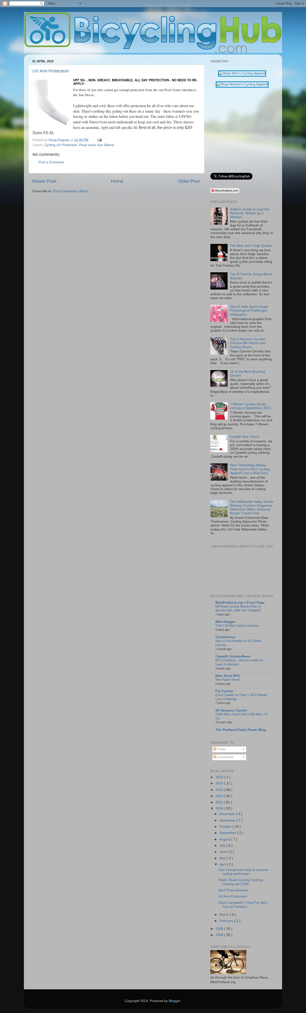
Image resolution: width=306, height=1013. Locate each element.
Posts (220, 749)
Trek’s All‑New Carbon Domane (236, 625)
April (223, 864)
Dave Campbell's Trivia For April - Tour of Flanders (244, 904)
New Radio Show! (227, 679)
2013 (220, 790)
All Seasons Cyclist (231, 710)
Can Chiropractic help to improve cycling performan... (243, 872)
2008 (220, 935)
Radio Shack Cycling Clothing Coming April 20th (241, 882)
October (226, 826)
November (227, 820)
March (224, 914)
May (223, 858)
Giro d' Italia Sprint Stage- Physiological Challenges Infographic (249, 310)
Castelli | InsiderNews (233, 656)
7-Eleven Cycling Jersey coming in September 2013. (251, 406)
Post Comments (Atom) (70, 191)
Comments (225, 757)
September (228, 833)
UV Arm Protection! (51, 71)
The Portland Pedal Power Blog (240, 730)
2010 (220, 808)
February (226, 921)
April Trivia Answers (233, 890)
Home (117, 181)
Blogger (174, 1001)
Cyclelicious (225, 637)
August (225, 839)
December (227, 814)
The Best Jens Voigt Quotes (251, 245)
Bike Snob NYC (227, 676)
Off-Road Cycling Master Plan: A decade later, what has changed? (238, 608)
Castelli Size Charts (244, 436)
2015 (220, 777)
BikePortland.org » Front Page (240, 602)
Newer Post (44, 181)
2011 (220, 802)
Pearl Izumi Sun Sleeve (96, 145)
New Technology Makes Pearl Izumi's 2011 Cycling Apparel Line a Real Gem (250, 469)
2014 (220, 783)
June (223, 852)
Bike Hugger (225, 622)
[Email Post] (99, 140)
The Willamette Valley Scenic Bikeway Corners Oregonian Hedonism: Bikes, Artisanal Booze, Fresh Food (251, 507)
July (222, 845)
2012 (220, 796)
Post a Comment (51, 162)
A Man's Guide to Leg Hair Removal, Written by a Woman (250, 213)
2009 (220, 929)
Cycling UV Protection (60, 145)
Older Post (189, 181)
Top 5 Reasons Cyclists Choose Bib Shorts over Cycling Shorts (248, 343)
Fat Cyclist (224, 691)
